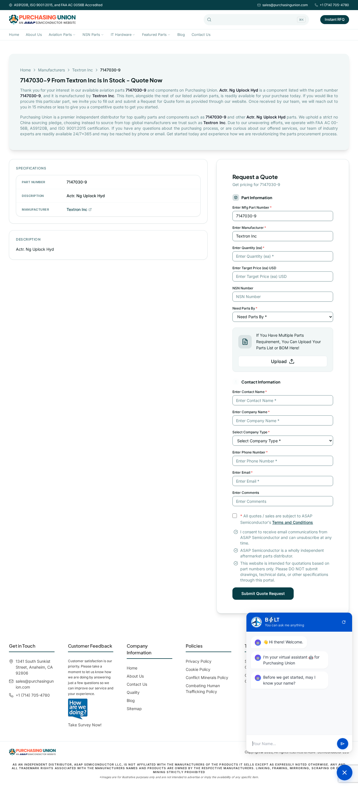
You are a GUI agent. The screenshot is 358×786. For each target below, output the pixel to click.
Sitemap (134, 708)
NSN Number (242, 288)
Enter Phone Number (250, 452)
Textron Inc (82, 70)
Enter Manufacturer (249, 227)
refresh (344, 622)
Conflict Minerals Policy (207, 677)
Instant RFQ (335, 19)
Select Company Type (251, 432)
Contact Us (201, 34)
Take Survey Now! (85, 724)
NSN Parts (91, 34)
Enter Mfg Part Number (252, 207)
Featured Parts (154, 34)
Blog (181, 34)
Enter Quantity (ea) (248, 248)
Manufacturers (51, 70)
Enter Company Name (251, 412)
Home (14, 34)
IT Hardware (121, 34)
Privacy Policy (198, 661)
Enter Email (242, 472)
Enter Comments (245, 492)
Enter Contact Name (249, 392)
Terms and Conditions (292, 522)
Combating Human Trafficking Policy (203, 688)
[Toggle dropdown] (74, 34)
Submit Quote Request (263, 593)
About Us (34, 34)
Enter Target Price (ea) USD (254, 268)
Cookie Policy (198, 669)
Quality (133, 692)
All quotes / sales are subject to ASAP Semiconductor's (276, 519)
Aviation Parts (60, 34)
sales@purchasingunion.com (285, 5)
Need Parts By (244, 308)
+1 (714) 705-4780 (334, 5)
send (342, 744)
